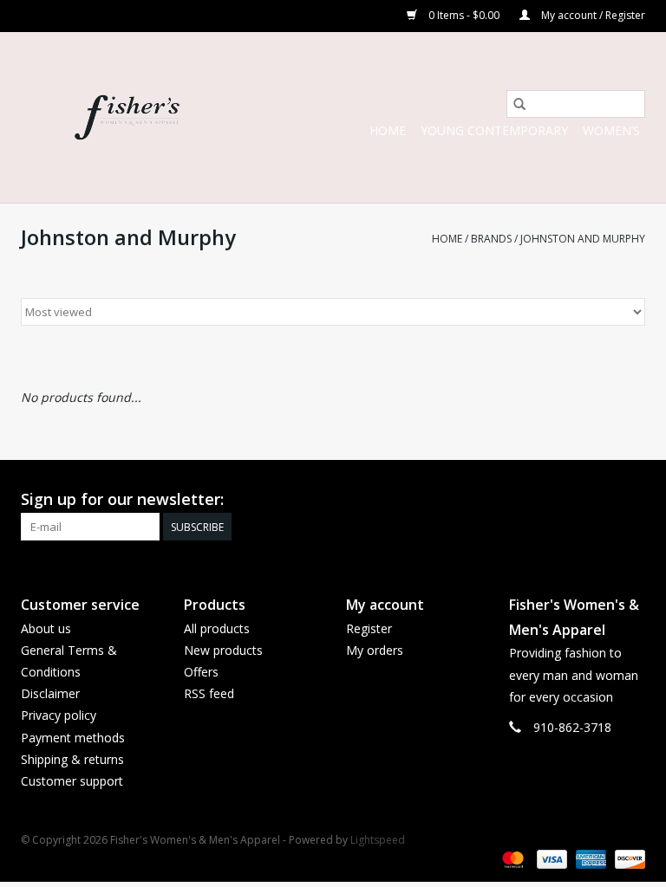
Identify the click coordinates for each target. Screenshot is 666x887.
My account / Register (592, 15)
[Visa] (550, 858)
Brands (491, 238)
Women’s (611, 130)
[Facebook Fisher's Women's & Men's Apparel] (600, 500)
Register (369, 628)
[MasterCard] (511, 858)
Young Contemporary (494, 130)
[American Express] (589, 858)
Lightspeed (377, 839)
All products (217, 628)
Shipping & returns (72, 759)
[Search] (519, 104)
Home (387, 130)
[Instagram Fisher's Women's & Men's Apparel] (631, 500)
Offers (201, 672)
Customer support (72, 781)
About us (46, 628)
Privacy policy (58, 715)
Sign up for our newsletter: (122, 499)
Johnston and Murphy (582, 238)
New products (223, 650)
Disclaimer (50, 693)
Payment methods (73, 737)
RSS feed (209, 693)
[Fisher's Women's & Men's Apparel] (127, 117)
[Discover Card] (627, 858)
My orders (374, 650)
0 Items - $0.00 (464, 15)
